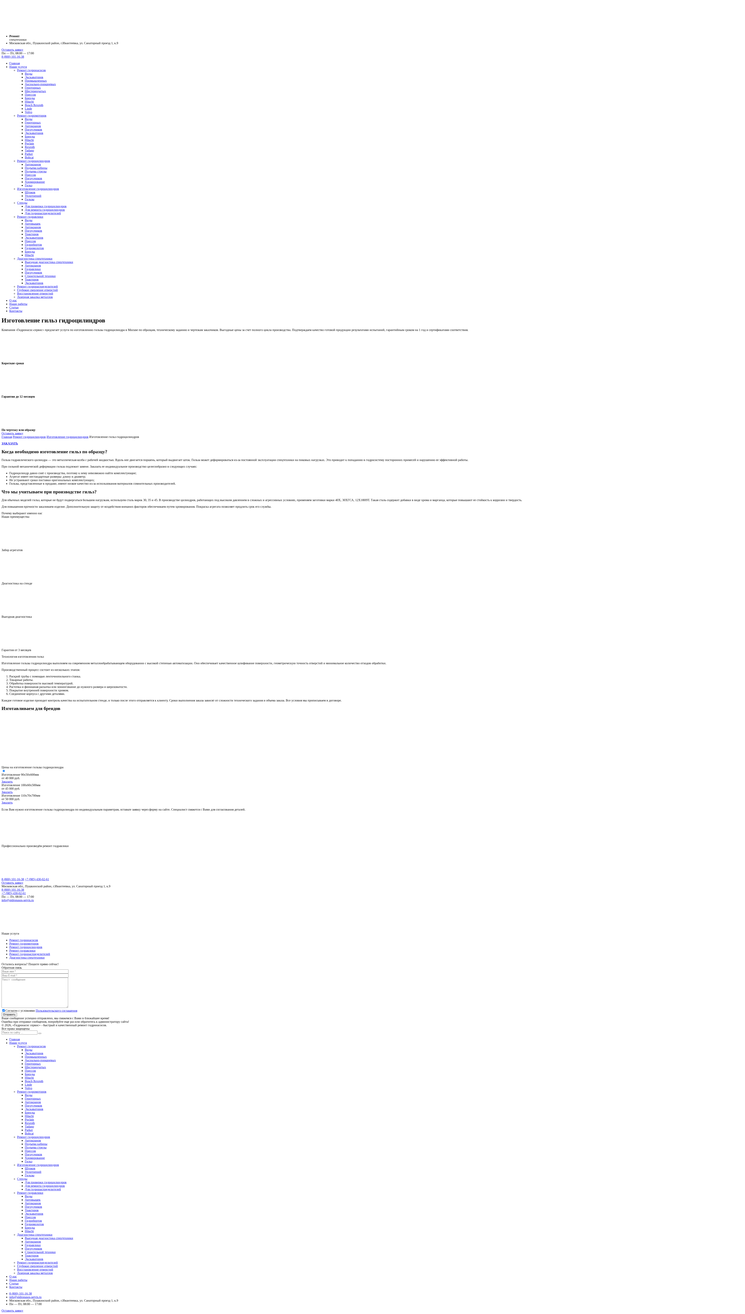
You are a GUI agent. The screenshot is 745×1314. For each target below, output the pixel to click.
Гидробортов (33, 244)
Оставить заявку (12, 49)
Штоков (30, 192)
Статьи (14, 307)
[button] (39, 1033)
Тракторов (32, 234)
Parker (29, 154)
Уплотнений (33, 195)
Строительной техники (40, 276)
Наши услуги (18, 66)
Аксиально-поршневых (40, 84)
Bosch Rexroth (34, 105)
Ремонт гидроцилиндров (33, 161)
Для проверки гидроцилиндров (46, 206)
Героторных (33, 87)
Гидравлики (33, 269)
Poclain (29, 143)
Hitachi (29, 101)
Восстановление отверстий (35, 293)
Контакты (15, 311)
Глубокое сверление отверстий (37, 290)
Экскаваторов (34, 77)
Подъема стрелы (36, 171)
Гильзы (29, 199)
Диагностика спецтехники (34, 258)
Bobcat (29, 157)
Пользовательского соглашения (56, 1010)
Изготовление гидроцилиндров (38, 188)
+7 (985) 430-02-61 (37, 879)
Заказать (7, 781)
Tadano (29, 150)
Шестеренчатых (35, 91)
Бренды (30, 98)
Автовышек (33, 223)
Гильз (28, 185)
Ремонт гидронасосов (31, 70)
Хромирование (35, 182)
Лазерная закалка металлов (35, 297)
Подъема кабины (36, 168)
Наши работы (18, 304)
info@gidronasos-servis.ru (18, 900)
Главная (14, 63)
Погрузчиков (33, 129)
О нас (13, 300)
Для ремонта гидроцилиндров (45, 209)
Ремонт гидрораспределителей (37, 286)
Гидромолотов (34, 248)
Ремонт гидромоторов (31, 115)
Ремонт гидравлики (30, 216)
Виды (28, 73)
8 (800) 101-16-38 (13, 56)
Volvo (28, 112)
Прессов (30, 94)
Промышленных (36, 80)
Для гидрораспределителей (43, 213)
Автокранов (33, 126)
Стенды (22, 202)
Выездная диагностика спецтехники (49, 262)
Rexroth (30, 147)
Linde (28, 108)
